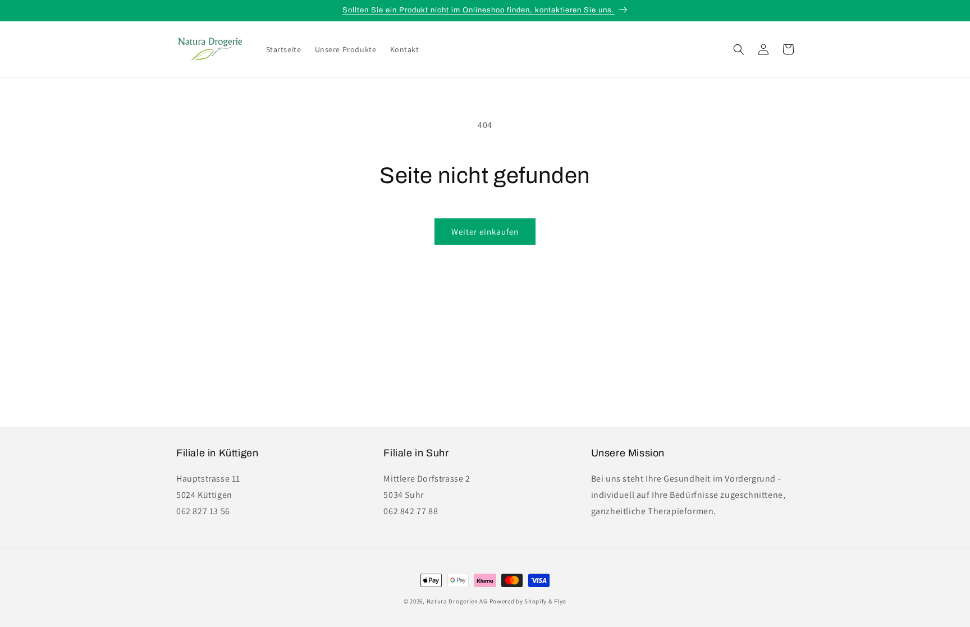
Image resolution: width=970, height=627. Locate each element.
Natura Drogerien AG (457, 601)
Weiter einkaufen (485, 231)
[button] (738, 49)
